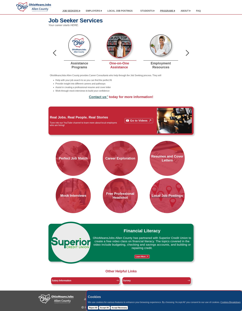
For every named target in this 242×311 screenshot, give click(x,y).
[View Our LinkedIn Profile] (213, 11)
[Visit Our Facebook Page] (216, 11)
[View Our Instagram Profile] (220, 11)
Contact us (97, 97)
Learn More (141, 257)
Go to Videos (138, 120)
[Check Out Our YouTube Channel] (223, 11)
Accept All (104, 308)
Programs (166, 11)
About (185, 11)
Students (146, 11)
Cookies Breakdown (230, 302)
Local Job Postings (120, 11)
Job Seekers (70, 11)
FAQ (198, 11)
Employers (93, 11)
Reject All (93, 308)
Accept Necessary (119, 308)
